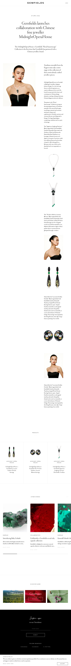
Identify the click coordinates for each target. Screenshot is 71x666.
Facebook (35, 646)
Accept (62, 663)
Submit (35, 634)
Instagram (24, 646)
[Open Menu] (67, 3)
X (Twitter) (46, 646)
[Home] (35, 3)
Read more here (8, 663)
